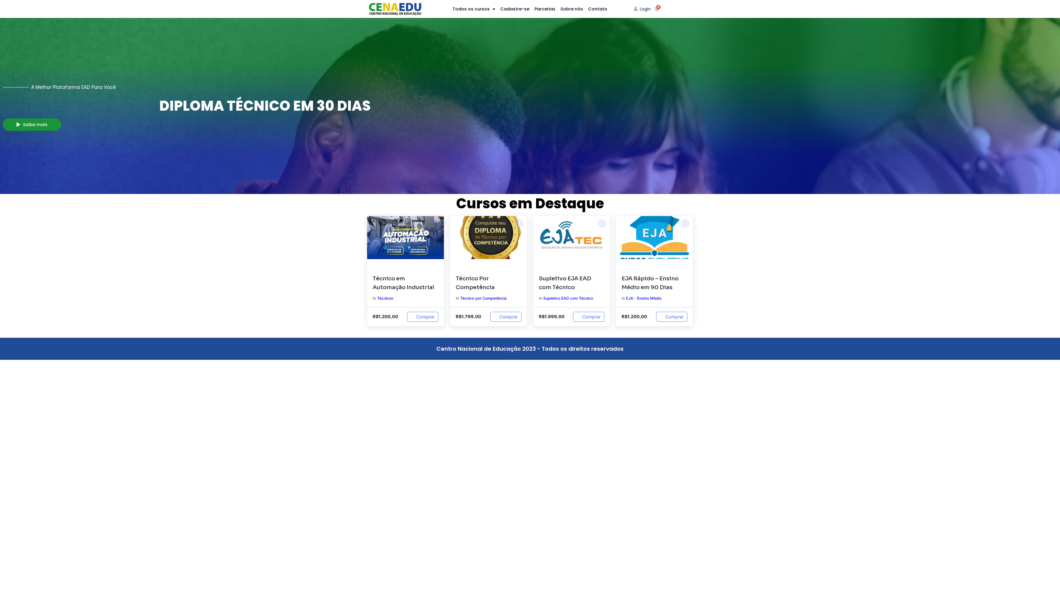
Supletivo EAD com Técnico (568, 298)
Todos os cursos (471, 9)
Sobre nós (571, 9)
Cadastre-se (514, 9)
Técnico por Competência (483, 298)
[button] (436, 223)
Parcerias (544, 9)
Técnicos (385, 298)
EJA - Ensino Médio (643, 298)
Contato (597, 9)
